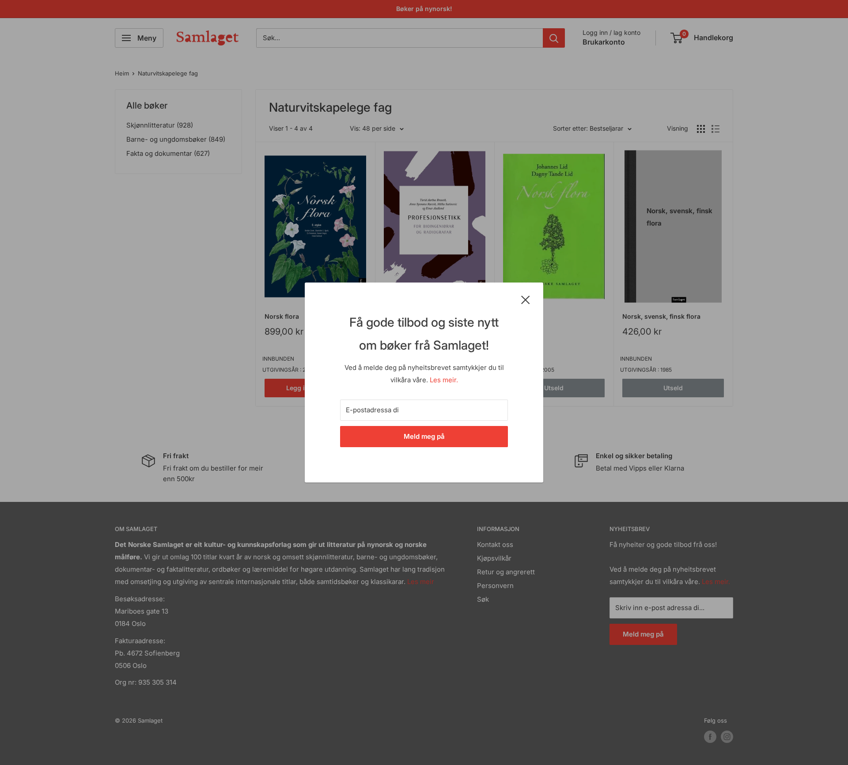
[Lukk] (525, 299)
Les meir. (444, 380)
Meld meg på (424, 436)
